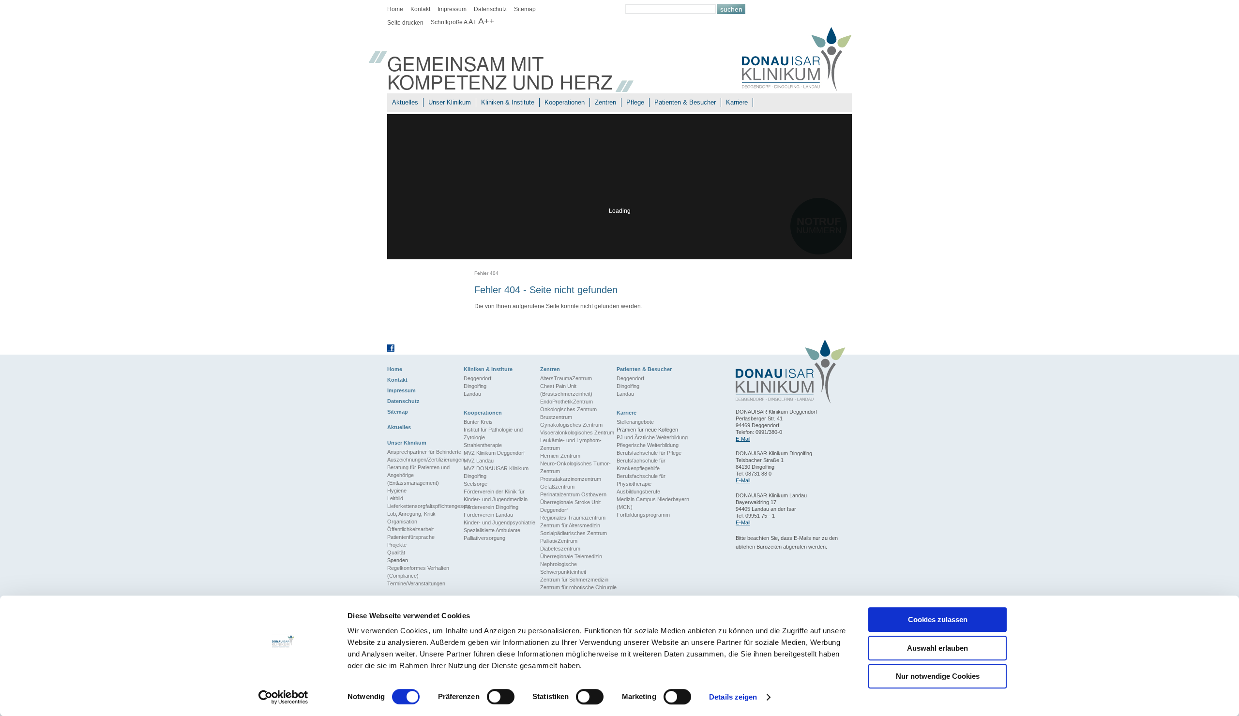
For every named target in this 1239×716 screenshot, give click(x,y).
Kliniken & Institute (507, 102)
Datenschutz (490, 9)
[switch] (500, 696)
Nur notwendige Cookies (938, 676)
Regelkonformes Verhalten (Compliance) (418, 572)
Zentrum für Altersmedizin (570, 525)
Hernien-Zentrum (560, 456)
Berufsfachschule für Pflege (649, 453)
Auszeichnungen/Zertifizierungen (425, 459)
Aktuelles (405, 102)
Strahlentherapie (483, 445)
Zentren (605, 102)
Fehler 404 (486, 273)
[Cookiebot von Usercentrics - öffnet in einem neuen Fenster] (283, 697)
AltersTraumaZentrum (566, 378)
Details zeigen (733, 697)
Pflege (635, 102)
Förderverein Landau (488, 515)
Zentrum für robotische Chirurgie (578, 587)
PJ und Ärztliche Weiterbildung (652, 437)
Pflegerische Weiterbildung (648, 445)
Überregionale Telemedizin (571, 556)
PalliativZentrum (558, 541)
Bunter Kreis (478, 422)
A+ (472, 22)
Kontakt (420, 9)
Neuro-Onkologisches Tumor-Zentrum (575, 467)
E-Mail (743, 439)
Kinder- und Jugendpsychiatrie (499, 522)
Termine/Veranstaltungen (416, 583)
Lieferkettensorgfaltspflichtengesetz (425, 506)
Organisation (402, 521)
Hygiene (397, 490)
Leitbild (395, 498)
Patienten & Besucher (685, 102)
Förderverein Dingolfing (491, 507)
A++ (486, 21)
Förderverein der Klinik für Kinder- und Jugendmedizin (496, 495)
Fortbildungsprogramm (643, 515)
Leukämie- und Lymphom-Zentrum (571, 444)
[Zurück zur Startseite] (797, 60)
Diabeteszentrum (560, 549)
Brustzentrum (556, 417)
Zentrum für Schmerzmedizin (574, 579)
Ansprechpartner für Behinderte (424, 452)
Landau (472, 394)
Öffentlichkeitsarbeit (410, 529)
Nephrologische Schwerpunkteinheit (563, 568)
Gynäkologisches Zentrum (571, 425)
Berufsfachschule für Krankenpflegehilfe (641, 464)
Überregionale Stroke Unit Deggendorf (570, 506)
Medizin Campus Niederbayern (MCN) (653, 503)
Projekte (397, 545)
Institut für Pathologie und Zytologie (493, 433)
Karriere (737, 102)
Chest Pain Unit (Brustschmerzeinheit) (566, 390)
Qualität (396, 552)
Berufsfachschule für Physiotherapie (641, 480)
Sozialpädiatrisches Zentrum (573, 533)
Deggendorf (477, 378)
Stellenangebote (635, 422)
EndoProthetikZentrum (566, 401)
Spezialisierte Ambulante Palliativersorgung (492, 534)
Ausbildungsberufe (638, 491)
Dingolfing (475, 386)
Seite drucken (405, 22)
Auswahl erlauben (937, 648)
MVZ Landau (479, 460)
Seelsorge (475, 484)
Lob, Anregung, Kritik (411, 514)
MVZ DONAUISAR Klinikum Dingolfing (496, 472)
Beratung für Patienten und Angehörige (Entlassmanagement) (418, 475)
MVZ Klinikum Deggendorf (494, 453)
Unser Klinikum (449, 102)
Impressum (452, 9)
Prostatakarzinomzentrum (570, 479)
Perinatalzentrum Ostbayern (573, 494)
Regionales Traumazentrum (572, 518)
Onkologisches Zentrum (568, 409)
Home (395, 9)
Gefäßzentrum (557, 487)
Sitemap (525, 9)
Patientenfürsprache (411, 537)
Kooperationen (564, 102)
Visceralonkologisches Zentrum (577, 432)
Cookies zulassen (937, 619)
